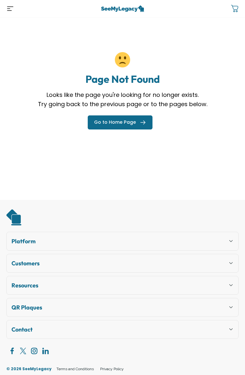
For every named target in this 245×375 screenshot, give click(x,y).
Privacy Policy (112, 369)
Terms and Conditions (75, 369)
